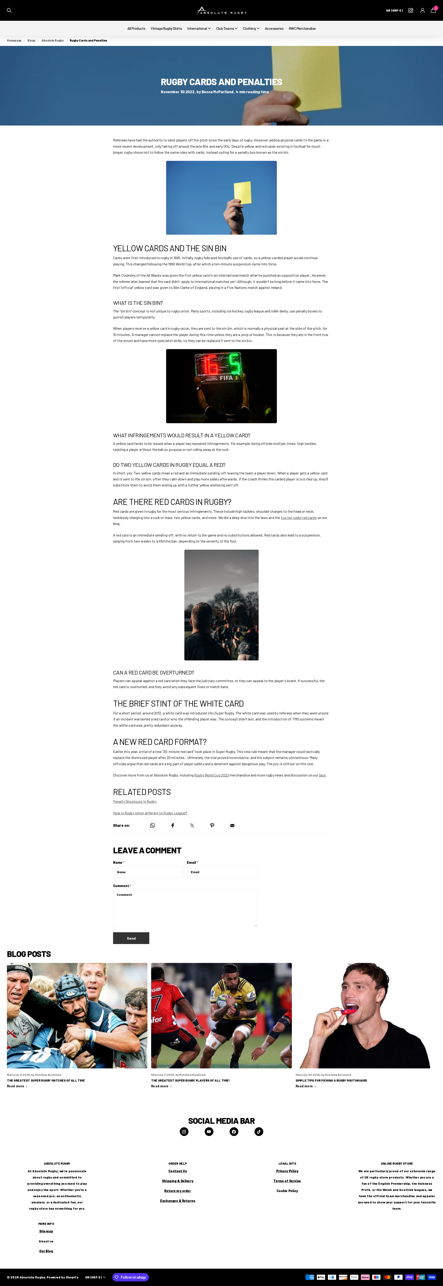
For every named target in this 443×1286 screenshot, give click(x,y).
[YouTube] (209, 1131)
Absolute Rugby (53, 40)
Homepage (14, 40)
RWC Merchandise (302, 28)
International (197, 28)
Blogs (31, 40)
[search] (9, 10)
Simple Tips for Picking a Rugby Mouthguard (366, 1028)
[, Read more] (411, 10)
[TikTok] (258, 1131)
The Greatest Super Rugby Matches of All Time (77, 1028)
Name (118, 862)
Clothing (249, 28)
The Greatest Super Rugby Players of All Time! (221, 1028)
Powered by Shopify (62, 1277)
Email (192, 862)
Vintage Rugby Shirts (166, 28)
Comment (122, 886)
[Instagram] (184, 1131)
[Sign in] (422, 10)
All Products (136, 28)
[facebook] (234, 1131)
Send (131, 938)
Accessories (274, 28)
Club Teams (225, 28)
